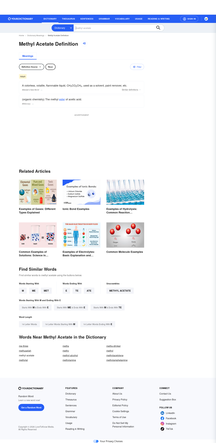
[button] (189, 19)
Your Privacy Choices (111, 441)
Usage (68, 423)
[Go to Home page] (20, 18)
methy (66, 350)
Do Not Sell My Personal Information (123, 424)
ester (62, 99)
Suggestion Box (167, 399)
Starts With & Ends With (35, 307)
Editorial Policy (120, 405)
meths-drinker (113, 346)
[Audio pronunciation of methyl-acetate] (84, 43)
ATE (89, 290)
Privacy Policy (119, 399)
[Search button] (159, 28)
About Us (117, 393)
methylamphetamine (117, 360)
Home (21, 35)
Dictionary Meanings (35, 35)
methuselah (25, 350)
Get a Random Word (31, 407)
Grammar (70, 411)
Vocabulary (71, 417)
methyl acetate (120, 290)
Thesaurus (71, 399)
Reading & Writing (74, 429)
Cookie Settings (120, 411)
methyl (109, 350)
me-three (23, 346)
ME (34, 290)
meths (66, 346)
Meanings (27, 56)
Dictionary (60, 28)
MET (46, 290)
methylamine (69, 360)
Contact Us (165, 393)
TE (76, 290)
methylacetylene (114, 355)
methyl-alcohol (70, 355)
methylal (23, 360)
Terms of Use (119, 417)
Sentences (71, 405)
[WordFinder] (206, 19)
